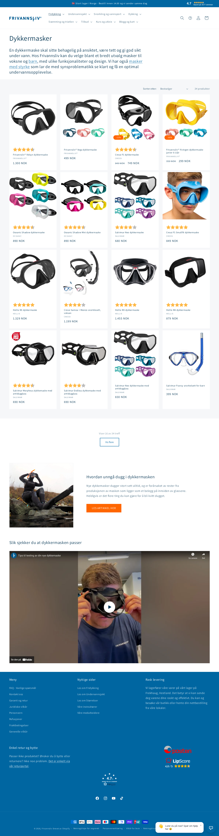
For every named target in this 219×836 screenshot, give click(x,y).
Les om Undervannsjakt (91, 694)
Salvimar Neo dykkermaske (129, 232)
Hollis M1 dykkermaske (25, 310)
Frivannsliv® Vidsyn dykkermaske (30, 154)
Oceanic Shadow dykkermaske (29, 232)
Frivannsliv (47, 828)
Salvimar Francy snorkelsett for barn (185, 385)
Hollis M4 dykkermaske (178, 310)
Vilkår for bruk (133, 828)
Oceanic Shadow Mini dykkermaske (82, 232)
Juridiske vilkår (18, 706)
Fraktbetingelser (19, 725)
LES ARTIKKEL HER (104, 508)
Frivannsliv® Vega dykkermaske (80, 149)
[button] (56, 14)
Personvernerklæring (112, 828)
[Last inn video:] (109, 607)
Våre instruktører (87, 706)
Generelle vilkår (18, 731)
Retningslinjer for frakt (154, 828)
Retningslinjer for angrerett (86, 828)
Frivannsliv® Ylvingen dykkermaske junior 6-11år (184, 151)
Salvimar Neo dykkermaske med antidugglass (132, 387)
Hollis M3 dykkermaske (127, 310)
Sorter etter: (150, 88)
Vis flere (109, 442)
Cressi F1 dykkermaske (127, 154)
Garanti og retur (18, 700)
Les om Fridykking (88, 688)
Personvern (16, 713)
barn (33, 61)
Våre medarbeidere (88, 713)
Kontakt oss (16, 694)
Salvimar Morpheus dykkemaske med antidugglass (32, 392)
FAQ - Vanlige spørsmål (22, 688)
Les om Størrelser (87, 700)
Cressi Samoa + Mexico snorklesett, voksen (82, 311)
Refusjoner (15, 719)
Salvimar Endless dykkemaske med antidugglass (82, 392)
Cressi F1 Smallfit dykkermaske (182, 232)
